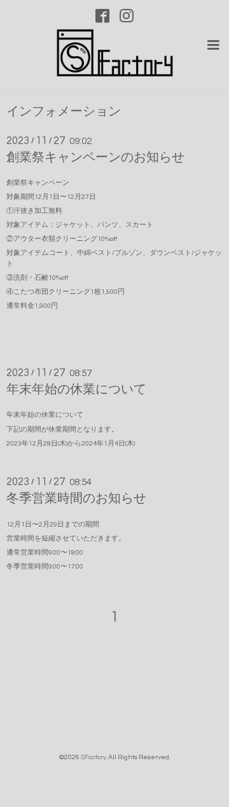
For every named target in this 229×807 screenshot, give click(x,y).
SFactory (93, 756)
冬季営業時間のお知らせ (76, 498)
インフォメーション (63, 112)
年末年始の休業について (76, 389)
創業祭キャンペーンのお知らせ (95, 157)
